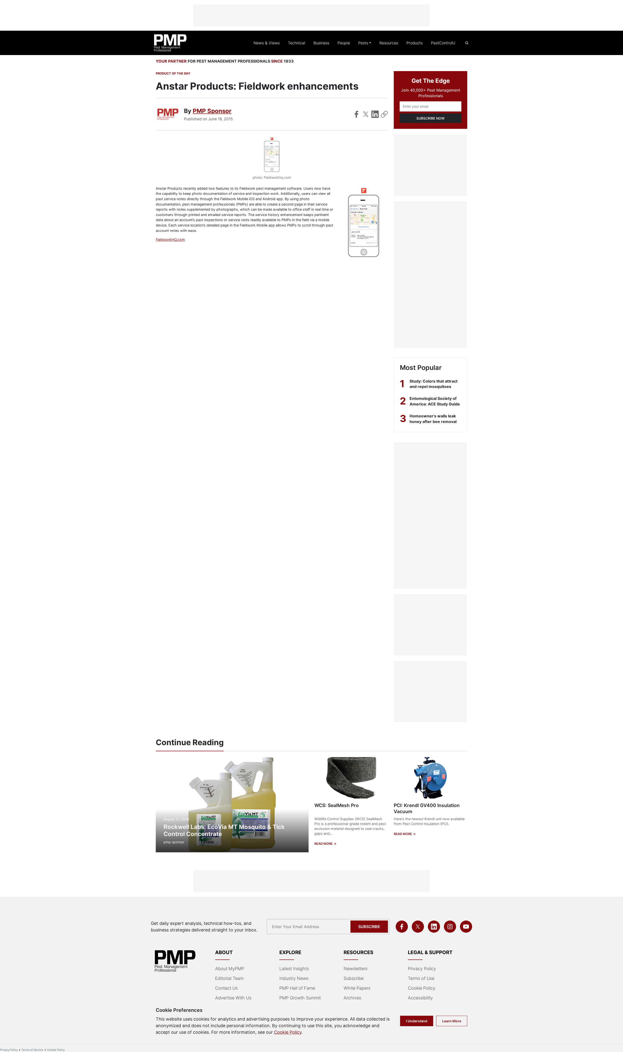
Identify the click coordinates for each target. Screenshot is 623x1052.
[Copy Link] (384, 114)
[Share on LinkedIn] (375, 114)
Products (414, 42)
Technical (296, 42)
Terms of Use (421, 978)
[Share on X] (365, 114)
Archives (352, 997)
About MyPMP (229, 968)
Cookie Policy (421, 988)
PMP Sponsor (212, 110)
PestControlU (443, 42)
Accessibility (420, 997)
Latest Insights (294, 968)
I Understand (416, 1021)
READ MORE (323, 843)
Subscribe (369, 926)
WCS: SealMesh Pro (336, 805)
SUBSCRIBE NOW (430, 118)
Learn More (451, 1021)
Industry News (293, 978)
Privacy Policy (422, 968)
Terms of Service (32, 1050)
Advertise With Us (233, 997)
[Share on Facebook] (356, 114)
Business (321, 42)
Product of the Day (173, 73)
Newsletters (355, 968)
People (344, 42)
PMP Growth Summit (300, 997)
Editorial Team (229, 978)
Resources (388, 42)
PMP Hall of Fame (297, 988)
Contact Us (226, 988)
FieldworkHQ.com (170, 239)
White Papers (357, 988)
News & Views (267, 42)
